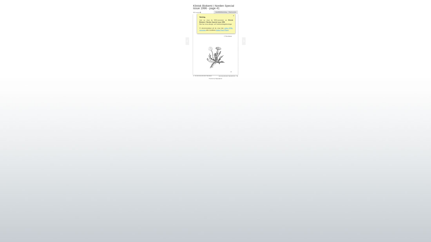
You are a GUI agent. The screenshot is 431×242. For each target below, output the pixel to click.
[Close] (233, 15)
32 (197, 76)
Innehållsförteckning (221, 12)
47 (228, 76)
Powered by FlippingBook (215, 78)
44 (222, 76)
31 (195, 76)
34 (200, 76)
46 (226, 76)
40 (211, 76)
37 (206, 76)
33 (199, 76)
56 (237, 76)
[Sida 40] (187, 41)
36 (204, 76)
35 (202, 76)
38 (207, 76)
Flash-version (232, 12)
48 (229, 76)
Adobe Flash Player (222, 30)
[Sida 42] (244, 41)
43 (221, 76)
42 (219, 76)
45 (224, 76)
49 (231, 76)
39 (209, 76)
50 (233, 76)
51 (234, 76)
